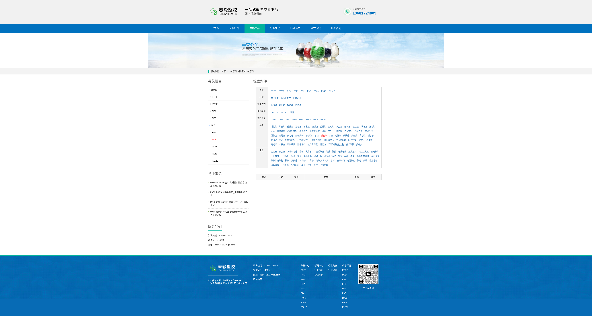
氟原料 (214, 90)
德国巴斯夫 (286, 98)
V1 (281, 112)
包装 (293, 156)
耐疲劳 (324, 135)
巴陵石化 (297, 98)
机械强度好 (290, 140)
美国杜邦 (275, 98)
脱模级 (323, 126)
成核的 (346, 135)
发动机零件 (292, 151)
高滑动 (274, 140)
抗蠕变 (359, 144)
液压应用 (341, 160)
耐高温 (309, 135)
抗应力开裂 (313, 144)
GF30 (301, 119)
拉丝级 (356, 126)
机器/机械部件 (363, 156)
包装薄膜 (275, 165)
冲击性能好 (341, 140)
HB (272, 112)
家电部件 (375, 151)
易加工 (331, 131)
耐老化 (290, 135)
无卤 (273, 131)
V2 (286, 112)
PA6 (309, 91)
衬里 (310, 165)
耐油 (316, 135)
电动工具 (318, 156)
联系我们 (336, 28)
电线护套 (324, 165)
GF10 (323, 119)
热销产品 (255, 28)
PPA (302, 91)
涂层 (331, 135)
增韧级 (274, 126)
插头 (287, 160)
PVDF (281, 91)
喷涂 (281, 140)
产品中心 (305, 265)
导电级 (307, 126)
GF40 (287, 119)
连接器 (274, 151)
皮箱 (365, 160)
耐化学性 (301, 144)
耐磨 (324, 131)
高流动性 (303, 131)
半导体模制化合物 (336, 144)
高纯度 (282, 135)
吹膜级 (298, 105)
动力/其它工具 (322, 160)
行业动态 (295, 28)
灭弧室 (282, 151)
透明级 (347, 126)
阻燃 (292, 112)
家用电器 (373, 160)
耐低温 (338, 135)
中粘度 (282, 144)
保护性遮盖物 (277, 160)
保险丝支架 (364, 151)
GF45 (280, 119)
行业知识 (275, 28)
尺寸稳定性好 (303, 140)
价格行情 (234, 28)
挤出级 (282, 105)
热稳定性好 (292, 131)
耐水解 (371, 135)
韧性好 (361, 140)
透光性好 (348, 131)
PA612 (332, 91)
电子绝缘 (352, 140)
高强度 (354, 135)
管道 (359, 160)
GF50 (273, 119)
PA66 (316, 91)
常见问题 (318, 274)
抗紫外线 (369, 131)
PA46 (323, 91)
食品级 (339, 126)
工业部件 (303, 160)
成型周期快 (317, 140)
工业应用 (285, 156)
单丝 (303, 165)
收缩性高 (358, 131)
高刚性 (363, 135)
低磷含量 (281, 131)
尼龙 (213, 125)
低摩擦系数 (315, 131)
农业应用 (295, 165)
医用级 (331, 126)
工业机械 (275, 156)
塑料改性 (291, 144)
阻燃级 (315, 126)
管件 (334, 151)
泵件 (316, 165)
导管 (333, 160)
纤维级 (364, 126)
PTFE (273, 91)
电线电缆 (342, 151)
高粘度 (339, 131)
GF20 (308, 119)
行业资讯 (318, 270)
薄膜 (328, 151)
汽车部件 (310, 151)
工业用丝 (285, 165)
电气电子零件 (330, 156)
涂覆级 (298, 126)
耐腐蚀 (323, 144)
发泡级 (372, 126)
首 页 (216, 28)
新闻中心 (318, 265)
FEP (296, 91)
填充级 (282, 126)
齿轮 (301, 151)
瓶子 (299, 156)
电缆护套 (351, 160)
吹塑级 (290, 105)
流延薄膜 (320, 151)
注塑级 (274, 105)
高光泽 (274, 144)
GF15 (315, 119)
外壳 (340, 156)
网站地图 (257, 279)
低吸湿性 (350, 144)
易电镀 (369, 140)
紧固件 (294, 160)
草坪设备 (375, 156)
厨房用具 (352, 151)
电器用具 (308, 156)
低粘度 (274, 135)
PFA (289, 91)
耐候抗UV (299, 135)
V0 (277, 112)
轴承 (352, 156)
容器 (312, 160)
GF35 (294, 119)
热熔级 (290, 126)
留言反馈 (316, 28)
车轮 (346, 156)
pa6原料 (233, 71)
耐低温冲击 (329, 140)
